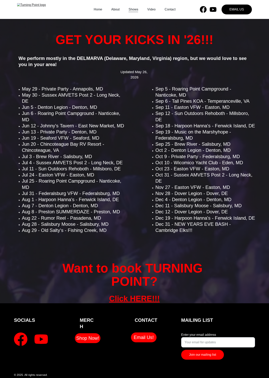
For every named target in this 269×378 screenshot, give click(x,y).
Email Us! (144, 337)
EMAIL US (236, 9)
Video (151, 9)
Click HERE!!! (134, 298)
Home (98, 9)
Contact (170, 9)
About (115, 9)
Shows (133, 9)
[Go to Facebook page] (205, 9)
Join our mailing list (202, 354)
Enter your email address (198, 334)
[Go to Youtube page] (213, 9)
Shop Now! (87, 338)
